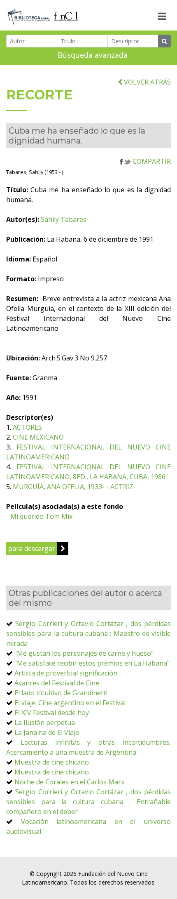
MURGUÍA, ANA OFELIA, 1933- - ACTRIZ (73, 486)
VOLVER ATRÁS (146, 82)
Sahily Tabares (63, 219)
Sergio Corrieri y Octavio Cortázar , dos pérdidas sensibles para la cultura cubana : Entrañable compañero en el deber (88, 801)
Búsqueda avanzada (93, 55)
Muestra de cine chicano (51, 762)
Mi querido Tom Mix (41, 516)
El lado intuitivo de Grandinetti (60, 692)
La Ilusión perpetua (44, 722)
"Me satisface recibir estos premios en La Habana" (92, 663)
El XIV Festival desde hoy (51, 712)
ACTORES (27, 427)
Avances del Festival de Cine (56, 682)
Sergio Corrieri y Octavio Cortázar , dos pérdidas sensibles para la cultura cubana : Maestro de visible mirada (88, 633)
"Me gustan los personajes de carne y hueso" (84, 653)
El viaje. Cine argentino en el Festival (70, 702)
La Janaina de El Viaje (46, 732)
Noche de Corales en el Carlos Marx (69, 781)
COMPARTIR (151, 161)
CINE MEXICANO (38, 437)
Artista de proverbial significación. (66, 673)
